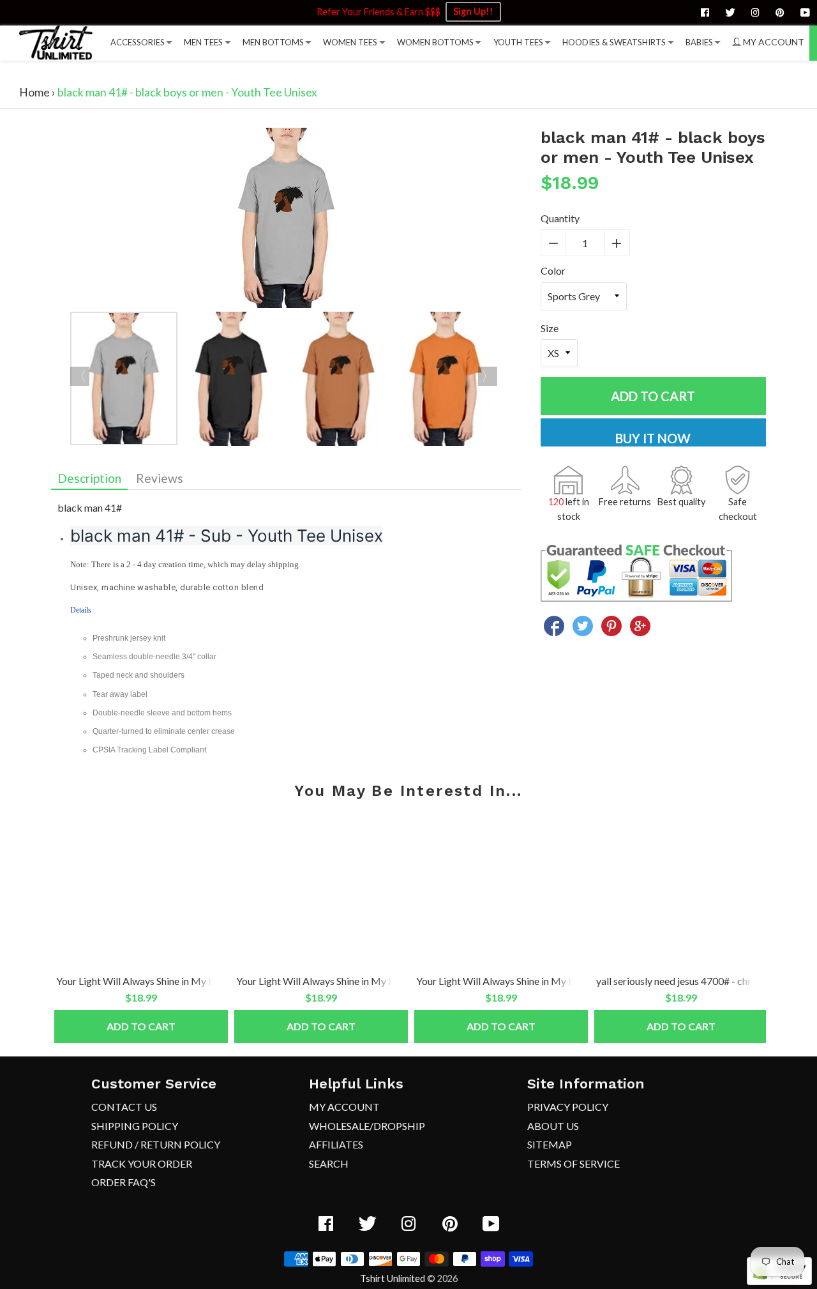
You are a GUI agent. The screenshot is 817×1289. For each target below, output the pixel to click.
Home (34, 92)
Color (553, 270)
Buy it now (653, 438)
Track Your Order (141, 1163)
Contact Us (124, 1107)
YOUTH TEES (518, 42)
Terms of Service (573, 1163)
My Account (344, 1107)
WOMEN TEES (350, 42)
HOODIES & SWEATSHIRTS (614, 42)
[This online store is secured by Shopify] (779, 1281)
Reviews (159, 478)
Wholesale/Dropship (367, 1126)
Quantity (560, 218)
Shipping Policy (134, 1126)
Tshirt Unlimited (392, 1278)
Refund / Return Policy (155, 1144)
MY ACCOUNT (772, 41)
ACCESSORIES (137, 42)
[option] (286, 220)
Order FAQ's (123, 1182)
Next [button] (487, 376)
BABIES (699, 42)
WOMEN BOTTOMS (435, 42)
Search (329, 1163)
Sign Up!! (473, 11)
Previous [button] (79, 376)
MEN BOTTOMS (273, 42)
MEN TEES (203, 42)
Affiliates (336, 1144)
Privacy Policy (567, 1107)
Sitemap (549, 1144)
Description (89, 478)
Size (549, 328)
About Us (553, 1126)
